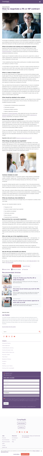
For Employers (15, 437)
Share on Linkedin (17, 269)
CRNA (3, 443)
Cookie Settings (16, 454)
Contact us (21, 427)
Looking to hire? (8, 375)
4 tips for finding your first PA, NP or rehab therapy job (24, 278)
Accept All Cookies (25, 454)
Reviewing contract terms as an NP (24, 138)
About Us (14, 439)
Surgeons (4, 361)
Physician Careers (6, 354)
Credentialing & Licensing (7, 347)
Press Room (4, 356)
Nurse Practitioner (5, 439)
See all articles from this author (9, 326)
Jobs (3, 435)
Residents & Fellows (6, 359)
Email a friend (7, 269)
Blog (13, 441)
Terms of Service (30, 406)
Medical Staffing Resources (8, 352)
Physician (4, 437)
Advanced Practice (16, 275)
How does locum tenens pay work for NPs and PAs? (26, 289)
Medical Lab (4, 447)
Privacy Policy (24, 406)
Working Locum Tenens (7, 365)
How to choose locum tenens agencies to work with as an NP (26, 301)
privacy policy (22, 399)
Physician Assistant (6, 441)
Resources (14, 435)
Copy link (26, 269)
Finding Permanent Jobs (7, 350)
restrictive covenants (6, 115)
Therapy (4, 363)
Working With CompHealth (8, 368)
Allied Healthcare (6, 345)
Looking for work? (8, 373)
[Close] (41, 451)
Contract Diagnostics (6, 51)
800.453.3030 (33, 261)
